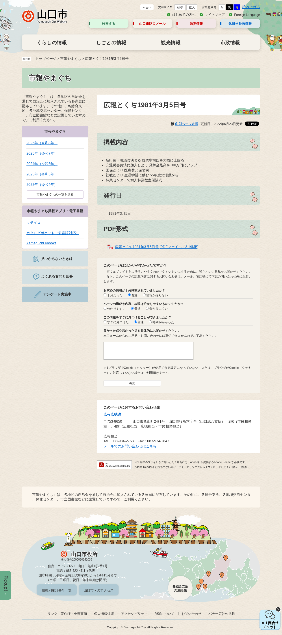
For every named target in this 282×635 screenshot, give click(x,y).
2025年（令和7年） (42, 153)
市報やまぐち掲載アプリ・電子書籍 (55, 211)
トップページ (45, 59)
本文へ (147, 7)
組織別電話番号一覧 (57, 590)
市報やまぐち (70, 59)
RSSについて (164, 613)
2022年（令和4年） (42, 184)
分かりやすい (116, 308)
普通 (134, 295)
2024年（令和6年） (42, 164)
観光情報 (170, 42)
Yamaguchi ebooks (41, 243)
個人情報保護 (104, 613)
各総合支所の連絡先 (180, 588)
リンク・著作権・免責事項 (67, 613)
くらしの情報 (52, 42)
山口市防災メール (152, 23)
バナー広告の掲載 (221, 613)
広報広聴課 (112, 414)
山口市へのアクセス (98, 590)
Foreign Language (247, 15)
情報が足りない (157, 295)
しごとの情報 (111, 42)
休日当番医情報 (240, 23)
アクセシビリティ (134, 613)
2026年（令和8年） (42, 143)
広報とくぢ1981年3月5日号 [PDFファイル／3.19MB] (156, 247)
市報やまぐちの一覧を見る (55, 194)
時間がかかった (163, 322)
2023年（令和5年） (42, 174)
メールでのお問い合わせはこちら (130, 446)
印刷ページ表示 (186, 124)
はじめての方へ (183, 14)
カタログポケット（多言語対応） (52, 233)
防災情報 (196, 23)
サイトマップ (215, 14)
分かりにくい (158, 308)
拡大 (192, 7)
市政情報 (230, 42)
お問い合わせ (191, 613)
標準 (180, 7)
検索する (108, 23)
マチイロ (33, 222)
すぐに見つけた (118, 322)
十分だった (114, 295)
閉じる (278, 609)
